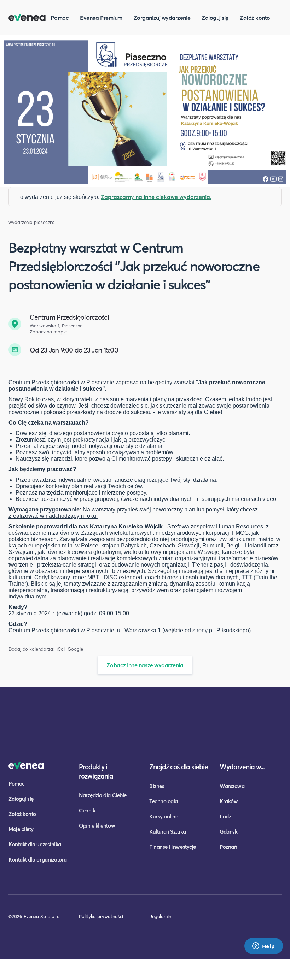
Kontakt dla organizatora (37, 859)
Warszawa (232, 785)
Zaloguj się (215, 17)
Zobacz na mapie (48, 332)
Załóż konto (255, 17)
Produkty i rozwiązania (96, 771)
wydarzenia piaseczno (31, 222)
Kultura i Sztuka (167, 831)
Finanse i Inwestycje (172, 846)
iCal (61, 649)
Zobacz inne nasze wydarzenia (144, 665)
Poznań (228, 846)
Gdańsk (228, 831)
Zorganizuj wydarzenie (162, 17)
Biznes (156, 785)
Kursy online (163, 816)
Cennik (87, 810)
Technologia (163, 801)
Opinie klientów (97, 825)
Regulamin (160, 916)
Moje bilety (21, 829)
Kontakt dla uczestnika (34, 844)
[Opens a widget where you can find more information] (263, 946)
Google (75, 649)
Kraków (229, 801)
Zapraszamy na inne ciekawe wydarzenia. (156, 196)
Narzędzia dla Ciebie (103, 795)
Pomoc (60, 17)
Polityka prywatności (101, 916)
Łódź (225, 816)
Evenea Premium (101, 17)
